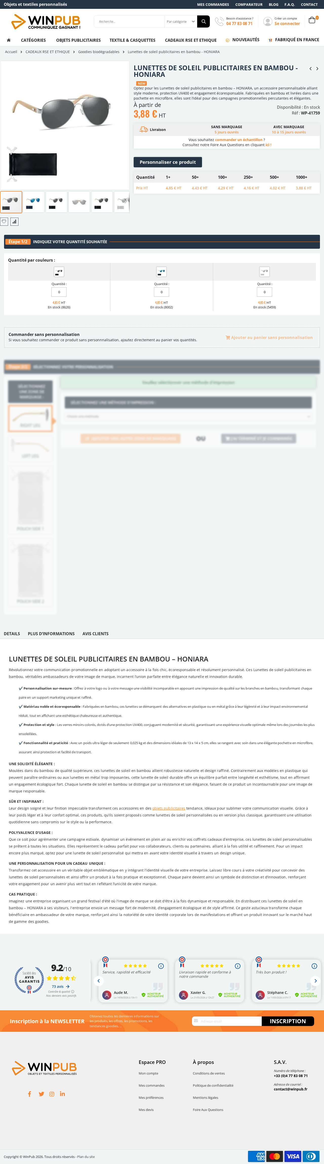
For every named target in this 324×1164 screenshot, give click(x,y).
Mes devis (146, 1109)
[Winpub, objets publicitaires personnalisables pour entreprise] (45, 21)
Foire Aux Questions (208, 1109)
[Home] (8, 40)
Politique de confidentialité (213, 1085)
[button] (34, 202)
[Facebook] (33, 1094)
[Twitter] (44, 1094)
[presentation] (12, 635)
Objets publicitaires (78, 40)
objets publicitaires (168, 808)
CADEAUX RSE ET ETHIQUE (191, 40)
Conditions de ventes (209, 1073)
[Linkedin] (65, 1094)
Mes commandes (213, 4)
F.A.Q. (290, 4)
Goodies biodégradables (98, 52)
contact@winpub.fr (290, 1089)
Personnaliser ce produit (168, 162)
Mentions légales (205, 1097)
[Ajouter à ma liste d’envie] (4, 222)
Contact (309, 4)
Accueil (11, 51)
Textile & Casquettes (132, 40)
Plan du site (86, 1156)
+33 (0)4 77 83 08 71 (291, 1075)
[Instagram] (54, 1094)
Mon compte (148, 1073)
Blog (273, 4)
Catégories (34, 40)
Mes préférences (151, 1097)
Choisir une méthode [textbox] (83, 416)
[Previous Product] (310, 68)
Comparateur (248, 4)
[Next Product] (317, 68)
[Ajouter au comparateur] (14, 222)
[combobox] (152, 21)
